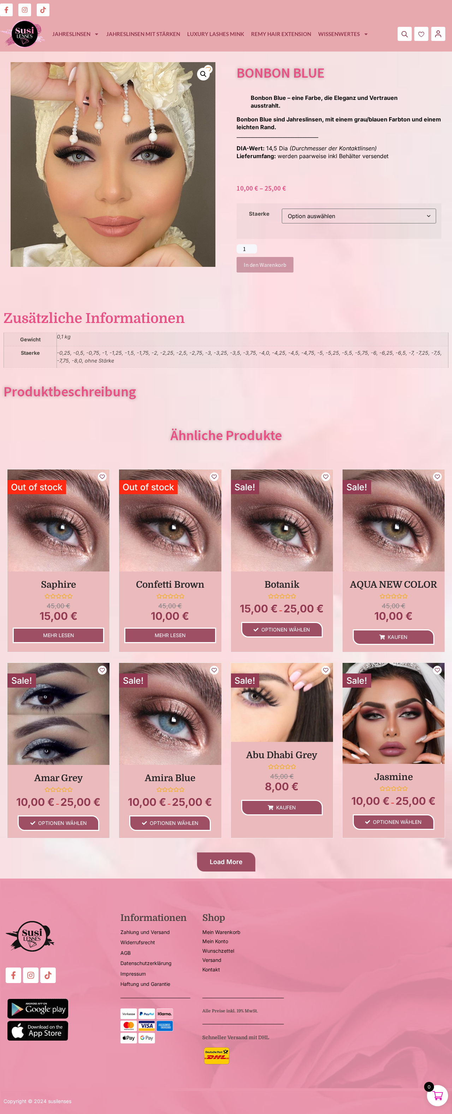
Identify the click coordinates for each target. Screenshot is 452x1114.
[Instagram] (24, 10)
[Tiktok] (43, 10)
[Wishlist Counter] (421, 34)
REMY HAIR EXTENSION (281, 34)
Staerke (259, 213)
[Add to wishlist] (208, 69)
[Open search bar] (404, 34)
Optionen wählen (285, 630)
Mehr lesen (58, 635)
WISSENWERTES (339, 34)
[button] (203, 74)
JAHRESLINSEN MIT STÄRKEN (143, 34)
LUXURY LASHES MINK (215, 34)
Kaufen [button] (398, 637)
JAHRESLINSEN (71, 34)
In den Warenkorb (265, 264)
